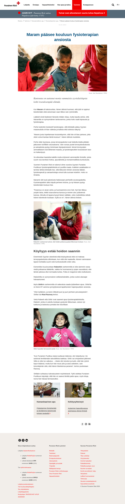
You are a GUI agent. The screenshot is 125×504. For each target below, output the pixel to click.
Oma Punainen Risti (55, 473)
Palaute (82, 453)
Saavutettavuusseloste (87, 484)
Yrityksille (52, 466)
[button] (112, 5)
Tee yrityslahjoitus (23, 489)
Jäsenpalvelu (53, 461)
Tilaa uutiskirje (84, 456)
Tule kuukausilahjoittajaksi (26, 486)
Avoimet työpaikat (85, 461)
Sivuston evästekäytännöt (88, 481)
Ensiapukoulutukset (55, 458)
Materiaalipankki (54, 456)
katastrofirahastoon (29, 450)
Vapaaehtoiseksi (48, 5)
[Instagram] (86, 424)
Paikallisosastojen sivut (87, 466)
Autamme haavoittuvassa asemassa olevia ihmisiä (78, 409)
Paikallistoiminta (85, 463)
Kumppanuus (88, 5)
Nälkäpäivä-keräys (55, 468)
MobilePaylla (31, 455)
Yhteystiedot (84, 450)
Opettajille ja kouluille (55, 463)
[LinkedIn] (89, 424)
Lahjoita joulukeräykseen (25, 484)
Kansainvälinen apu (38, 21)
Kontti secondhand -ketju (88, 471)
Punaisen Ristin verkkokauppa (58, 471)
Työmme (77, 5)
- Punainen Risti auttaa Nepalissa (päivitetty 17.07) (36, 14)
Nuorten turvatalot (86, 468)
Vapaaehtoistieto (54, 476)
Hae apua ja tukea (64, 5)
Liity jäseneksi (84, 458)
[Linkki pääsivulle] (12, 5)
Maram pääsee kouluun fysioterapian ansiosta (74, 21)
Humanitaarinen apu (52, 21)
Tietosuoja (83, 478)
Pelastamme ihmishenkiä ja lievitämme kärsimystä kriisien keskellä (46, 410)
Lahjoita (27, 5)
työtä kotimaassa (26, 467)
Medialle (51, 450)
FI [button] (117, 5)
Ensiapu (36, 5)
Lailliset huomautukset (87, 476)
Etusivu (20, 21)
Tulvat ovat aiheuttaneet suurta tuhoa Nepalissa (81, 13)
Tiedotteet (52, 453)
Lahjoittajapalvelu (23, 492)
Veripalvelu (83, 473)
